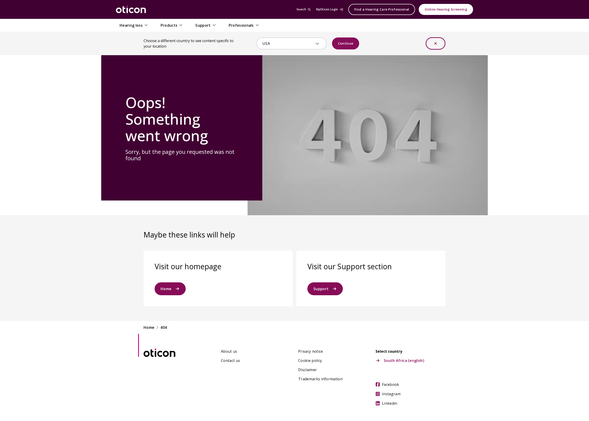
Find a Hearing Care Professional (381, 9)
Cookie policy (310, 360)
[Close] (435, 43)
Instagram (391, 393)
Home (166, 288)
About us (229, 351)
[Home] (131, 9)
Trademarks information (320, 378)
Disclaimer (307, 369)
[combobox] (288, 43)
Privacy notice (310, 351)
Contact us (230, 360)
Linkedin (389, 403)
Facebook (390, 384)
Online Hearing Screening (446, 9)
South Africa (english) (404, 360)
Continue (345, 43)
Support (321, 288)
